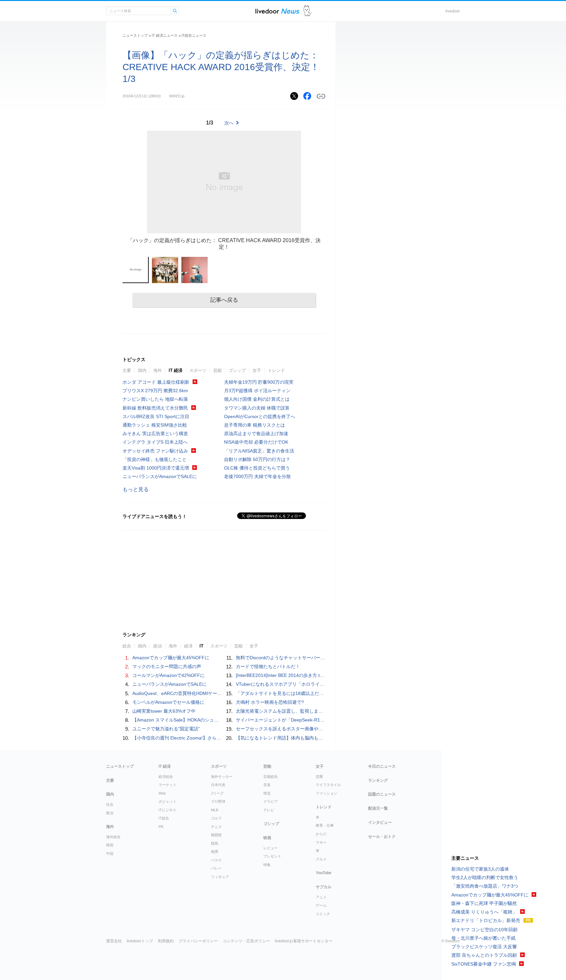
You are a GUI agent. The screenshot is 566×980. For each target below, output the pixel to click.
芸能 (217, 370)
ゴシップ (237, 370)
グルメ (321, 859)
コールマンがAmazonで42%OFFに (168, 675)
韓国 (109, 845)
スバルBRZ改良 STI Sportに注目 (156, 416)
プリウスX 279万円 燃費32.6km (155, 390)
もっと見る (136, 489)
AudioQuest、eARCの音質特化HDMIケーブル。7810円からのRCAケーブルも (212, 693)
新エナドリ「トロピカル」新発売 (485, 920)
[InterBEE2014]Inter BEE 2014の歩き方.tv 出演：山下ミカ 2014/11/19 (308, 675)
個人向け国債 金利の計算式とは (257, 399)
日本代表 (218, 785)
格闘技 (216, 835)
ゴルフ (216, 818)
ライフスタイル (328, 785)
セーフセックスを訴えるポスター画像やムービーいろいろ (295, 728)
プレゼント (272, 856)
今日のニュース (382, 766)
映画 (267, 838)
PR (161, 827)
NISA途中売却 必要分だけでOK (256, 442)
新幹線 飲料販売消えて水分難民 (155, 408)
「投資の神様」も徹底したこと (155, 459)
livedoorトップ (140, 941)
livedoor (452, 11)
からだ (321, 834)
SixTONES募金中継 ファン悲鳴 (483, 964)
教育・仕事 (325, 825)
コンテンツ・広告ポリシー (246, 941)
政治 (109, 813)
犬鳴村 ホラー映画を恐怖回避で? (270, 702)
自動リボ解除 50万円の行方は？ (257, 459)
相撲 (214, 852)
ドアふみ (308, 11)
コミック (323, 914)
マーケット (168, 785)
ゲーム (321, 905)
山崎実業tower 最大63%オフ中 (164, 711)
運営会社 (114, 941)
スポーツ (197, 370)
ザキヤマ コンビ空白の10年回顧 (484, 929)
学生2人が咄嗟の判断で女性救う (484, 877)
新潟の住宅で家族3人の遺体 (480, 869)
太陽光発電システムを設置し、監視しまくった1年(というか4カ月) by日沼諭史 (316, 711)
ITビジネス (167, 810)
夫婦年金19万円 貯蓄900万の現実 (258, 382)
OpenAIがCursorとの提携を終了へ (259, 416)
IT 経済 (175, 370)
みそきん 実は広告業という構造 (155, 433)
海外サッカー (222, 776)
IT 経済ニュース (165, 35)
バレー (216, 868)
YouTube (323, 873)
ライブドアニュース (277, 11)
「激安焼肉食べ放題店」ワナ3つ (484, 886)
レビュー (270, 848)
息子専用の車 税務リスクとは (254, 425)
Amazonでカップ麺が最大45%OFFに (170, 657)
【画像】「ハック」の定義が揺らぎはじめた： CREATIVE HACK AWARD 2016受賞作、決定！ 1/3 (221, 67)
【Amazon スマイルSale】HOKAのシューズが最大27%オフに (196, 719)
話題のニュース (382, 794)
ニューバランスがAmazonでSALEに (160, 476)
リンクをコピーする (321, 96)
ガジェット (168, 801)
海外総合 (113, 837)
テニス (216, 827)
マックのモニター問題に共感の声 (166, 666)
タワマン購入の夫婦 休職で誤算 (257, 408)
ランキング (378, 780)
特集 (267, 865)
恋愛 (319, 776)
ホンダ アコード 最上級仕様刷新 (156, 382)
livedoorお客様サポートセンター (303, 941)
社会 (109, 804)
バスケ (216, 860)
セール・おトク (382, 836)
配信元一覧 (378, 808)
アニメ (321, 897)
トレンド (276, 370)
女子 (257, 370)
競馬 (214, 843)
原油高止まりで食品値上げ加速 (256, 433)
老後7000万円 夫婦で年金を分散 (257, 476)
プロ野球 (218, 801)
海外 (157, 370)
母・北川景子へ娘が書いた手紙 (483, 938)
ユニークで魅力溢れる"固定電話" (166, 728)
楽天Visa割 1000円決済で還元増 (156, 468)
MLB (214, 810)
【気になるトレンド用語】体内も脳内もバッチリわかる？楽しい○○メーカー (314, 737)
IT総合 (164, 818)
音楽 (267, 785)
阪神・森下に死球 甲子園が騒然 (484, 903)
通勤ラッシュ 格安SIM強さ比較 (155, 425)
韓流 (267, 793)
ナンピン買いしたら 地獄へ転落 (155, 399)
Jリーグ (217, 793)
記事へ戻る (224, 300)
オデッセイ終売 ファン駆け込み (155, 450)
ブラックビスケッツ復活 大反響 (484, 946)
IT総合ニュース (193, 35)
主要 (127, 370)
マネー (321, 842)
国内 (142, 370)
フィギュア (220, 877)
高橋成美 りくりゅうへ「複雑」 (484, 911)
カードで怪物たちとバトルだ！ (268, 666)
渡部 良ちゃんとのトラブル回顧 (484, 955)
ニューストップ (135, 35)
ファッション (326, 793)
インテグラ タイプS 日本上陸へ (155, 442)
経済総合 (166, 776)
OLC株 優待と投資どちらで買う (257, 468)
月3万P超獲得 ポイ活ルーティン (257, 390)
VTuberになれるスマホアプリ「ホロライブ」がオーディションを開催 (307, 684)
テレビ (268, 810)
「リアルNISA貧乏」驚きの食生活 (259, 450)
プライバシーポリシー (198, 941)
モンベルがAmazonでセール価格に (168, 702)
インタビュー (380, 822)
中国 (109, 853)
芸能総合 (270, 776)
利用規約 (166, 941)
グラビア (270, 801)
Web (162, 793)
